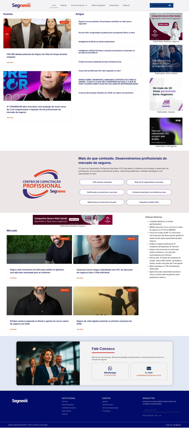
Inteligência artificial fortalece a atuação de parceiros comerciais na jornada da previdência (107, 51)
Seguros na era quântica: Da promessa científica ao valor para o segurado (105, 22)
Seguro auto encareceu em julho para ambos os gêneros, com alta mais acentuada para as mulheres (164, 252)
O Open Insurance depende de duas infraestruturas (100, 62)
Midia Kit (126, 5)
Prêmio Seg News (98, 5)
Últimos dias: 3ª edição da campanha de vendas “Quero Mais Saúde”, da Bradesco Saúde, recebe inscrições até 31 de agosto (166, 260)
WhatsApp (110, 372)
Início (54, 5)
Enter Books (114, 5)
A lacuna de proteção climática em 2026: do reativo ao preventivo (106, 93)
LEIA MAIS (10, 62)
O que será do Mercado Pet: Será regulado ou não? (100, 71)
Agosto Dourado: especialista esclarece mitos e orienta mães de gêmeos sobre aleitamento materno (165, 274)
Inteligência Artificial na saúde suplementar (97, 41)
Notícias (63, 5)
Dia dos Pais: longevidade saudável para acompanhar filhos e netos (107, 33)
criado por (173, 425)
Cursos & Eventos (77, 5)
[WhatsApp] (110, 368)
